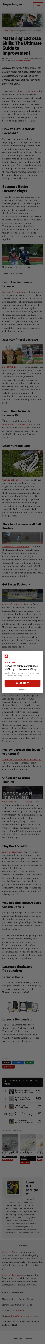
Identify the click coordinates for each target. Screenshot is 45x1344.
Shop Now (22, 683)
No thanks (22, 689)
